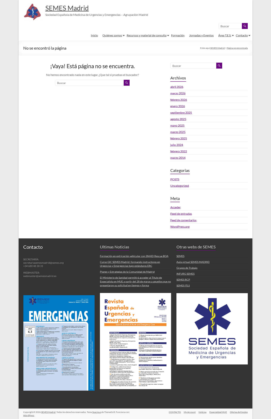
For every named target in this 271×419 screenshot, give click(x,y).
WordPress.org (180, 226)
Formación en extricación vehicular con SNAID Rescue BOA (134, 256)
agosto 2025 (178, 119)
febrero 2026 (178, 99)
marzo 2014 (177, 157)
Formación (178, 35)
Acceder (175, 207)
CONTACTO (175, 412)
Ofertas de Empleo (239, 412)
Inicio (94, 35)
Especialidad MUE (218, 412)
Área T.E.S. (224, 35)
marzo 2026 (177, 93)
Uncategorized (179, 185)
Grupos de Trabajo (186, 267)
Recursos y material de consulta (146, 35)
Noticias (202, 412)
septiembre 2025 (181, 112)
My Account (190, 412)
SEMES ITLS (183, 285)
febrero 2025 (178, 138)
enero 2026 (177, 106)
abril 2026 (176, 86)
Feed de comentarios (183, 220)
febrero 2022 (178, 151)
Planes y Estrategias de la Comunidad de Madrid (127, 271)
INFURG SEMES (185, 273)
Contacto (242, 35)
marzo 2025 (177, 132)
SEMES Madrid (67, 8)
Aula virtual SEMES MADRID (193, 261)
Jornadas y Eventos (201, 35)
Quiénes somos (112, 35)
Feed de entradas (181, 213)
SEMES (180, 256)
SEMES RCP (183, 279)
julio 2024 (176, 144)
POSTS (174, 179)
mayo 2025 (177, 125)
